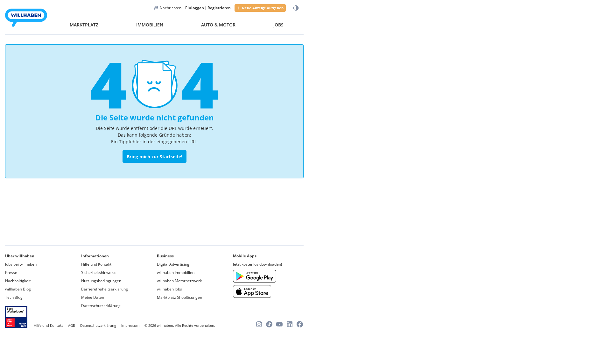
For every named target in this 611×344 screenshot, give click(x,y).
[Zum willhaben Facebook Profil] (300, 324)
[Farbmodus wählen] (296, 8)
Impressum (130, 325)
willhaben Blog (18, 289)
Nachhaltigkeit (18, 280)
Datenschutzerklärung (101, 305)
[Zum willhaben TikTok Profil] (269, 324)
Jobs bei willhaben (21, 264)
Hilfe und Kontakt (96, 264)
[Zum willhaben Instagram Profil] (259, 324)
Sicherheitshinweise (98, 272)
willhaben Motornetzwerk (179, 280)
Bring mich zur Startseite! (154, 157)
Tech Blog (14, 297)
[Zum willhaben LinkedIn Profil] (289, 324)
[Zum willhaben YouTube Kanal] (279, 324)
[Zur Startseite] (26, 19)
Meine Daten (92, 297)
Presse (11, 272)
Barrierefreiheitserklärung (104, 289)
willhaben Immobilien (175, 272)
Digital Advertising (173, 264)
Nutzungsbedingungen (101, 280)
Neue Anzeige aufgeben (263, 7)
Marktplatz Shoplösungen (179, 297)
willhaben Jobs (169, 289)
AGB (71, 325)
